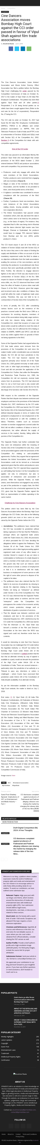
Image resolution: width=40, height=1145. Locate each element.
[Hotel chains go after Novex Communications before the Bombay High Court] (6, 1000)
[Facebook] (11, 1126)
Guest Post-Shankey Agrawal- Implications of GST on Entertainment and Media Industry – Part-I (10, 799)
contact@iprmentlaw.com (26, 959)
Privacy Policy (20, 1137)
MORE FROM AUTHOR (10, 822)
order (25, 91)
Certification (5, 1060)
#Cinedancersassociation (20, 783)
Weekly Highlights (7, 1037)
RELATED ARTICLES (9, 819)
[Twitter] (29, 1126)
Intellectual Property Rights (10, 1057)
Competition (5, 12)
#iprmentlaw (6, 785)
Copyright (4, 1043)
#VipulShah (15, 785)
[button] (37, 3)
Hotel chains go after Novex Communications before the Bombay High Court (24, 1000)
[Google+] (17, 1126)
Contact (18, 1134)
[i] (38, 103)
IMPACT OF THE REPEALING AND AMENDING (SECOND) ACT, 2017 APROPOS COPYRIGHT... (25, 1011)
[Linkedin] (23, 1126)
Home (3, 8)
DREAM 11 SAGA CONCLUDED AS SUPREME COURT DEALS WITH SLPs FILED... (25, 1022)
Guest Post (5, 1047)
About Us (11, 1134)
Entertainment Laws (8, 1050)
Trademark (5, 1053)
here (13, 775)
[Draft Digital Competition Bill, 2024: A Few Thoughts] (6, 830)
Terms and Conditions (30, 1134)
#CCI (9, 783)
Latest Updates (6, 1040)
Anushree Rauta (8, 44)
